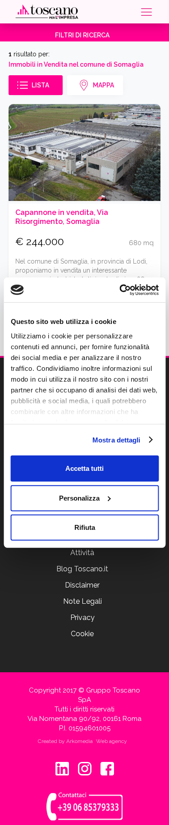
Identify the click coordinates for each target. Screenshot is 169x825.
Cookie (82, 633)
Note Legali (82, 601)
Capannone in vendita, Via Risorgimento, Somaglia (61, 217)
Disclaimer (82, 585)
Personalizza (79, 497)
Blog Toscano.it (82, 569)
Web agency (111, 741)
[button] (145, 11)
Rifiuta (84, 527)
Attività (82, 552)
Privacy (82, 617)
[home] (47, 12)
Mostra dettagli (116, 439)
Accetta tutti (84, 468)
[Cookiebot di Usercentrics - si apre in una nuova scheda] (120, 290)
